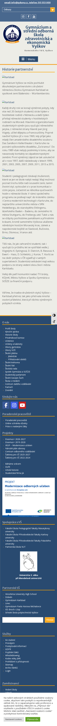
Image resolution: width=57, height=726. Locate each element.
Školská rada (11, 368)
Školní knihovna (12, 362)
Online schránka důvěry (16, 423)
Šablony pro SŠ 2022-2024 (17, 457)
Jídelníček (12, 356)
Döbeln (8, 597)
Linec (7, 603)
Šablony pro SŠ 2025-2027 (17, 454)
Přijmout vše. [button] (32, 719)
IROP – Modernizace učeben (18, 445)
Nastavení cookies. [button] (13, 719)
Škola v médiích (12, 381)
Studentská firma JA (14, 473)
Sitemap (9, 664)
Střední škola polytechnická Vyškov (21, 612)
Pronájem (10, 643)
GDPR (8, 649)
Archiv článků (11, 667)
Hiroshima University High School (21, 594)
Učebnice (9, 340)
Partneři (9, 387)
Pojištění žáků (12, 652)
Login (8, 670)
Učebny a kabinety (13, 344)
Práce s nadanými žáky (16, 426)
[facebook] (28, 16)
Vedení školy (11, 689)
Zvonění (9, 390)
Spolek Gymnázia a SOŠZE (17, 371)
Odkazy (7, 9)
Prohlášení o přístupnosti (17, 661)
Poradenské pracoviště (16, 420)
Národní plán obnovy (15, 448)
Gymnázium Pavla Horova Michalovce (23, 606)
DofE (7, 466)
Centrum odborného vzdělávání (20, 451)
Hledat (49, 620)
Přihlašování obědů (17, 359)
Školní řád (9, 365)
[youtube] (34, 16)
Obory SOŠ (10, 350)
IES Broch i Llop (12, 609)
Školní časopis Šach (14, 377)
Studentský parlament (15, 374)
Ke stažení (10, 640)
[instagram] (23, 16)
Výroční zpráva (12, 331)
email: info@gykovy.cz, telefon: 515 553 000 (27, 2)
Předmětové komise (14, 337)
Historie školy (11, 334)
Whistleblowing (12, 655)
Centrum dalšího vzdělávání (18, 384)
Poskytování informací (15, 646)
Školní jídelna (11, 353)
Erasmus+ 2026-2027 (15, 439)
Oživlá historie (12, 470)
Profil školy (10, 328)
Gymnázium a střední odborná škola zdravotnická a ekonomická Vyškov (38, 37)
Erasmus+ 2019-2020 (15, 442)
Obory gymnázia (13, 347)
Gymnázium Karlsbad (15, 600)
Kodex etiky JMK (13, 658)
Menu (31, 59)
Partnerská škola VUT (15, 546)
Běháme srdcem (13, 463)
